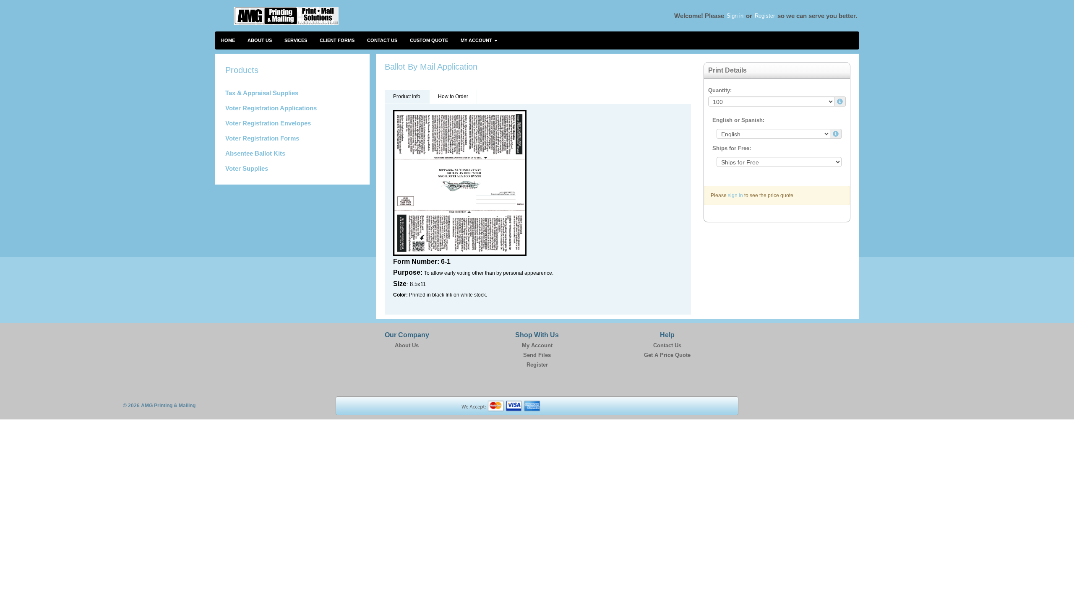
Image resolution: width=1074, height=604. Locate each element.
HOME (228, 40)
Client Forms (337, 40)
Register (765, 16)
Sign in (735, 16)
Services (295, 40)
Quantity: (720, 90)
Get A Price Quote (667, 355)
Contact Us (382, 40)
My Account (537, 345)
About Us (260, 40)
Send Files (537, 355)
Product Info (406, 96)
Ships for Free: (731, 148)
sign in (735, 195)
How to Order (453, 96)
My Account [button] (477, 40)
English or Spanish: (738, 120)
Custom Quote (429, 40)
